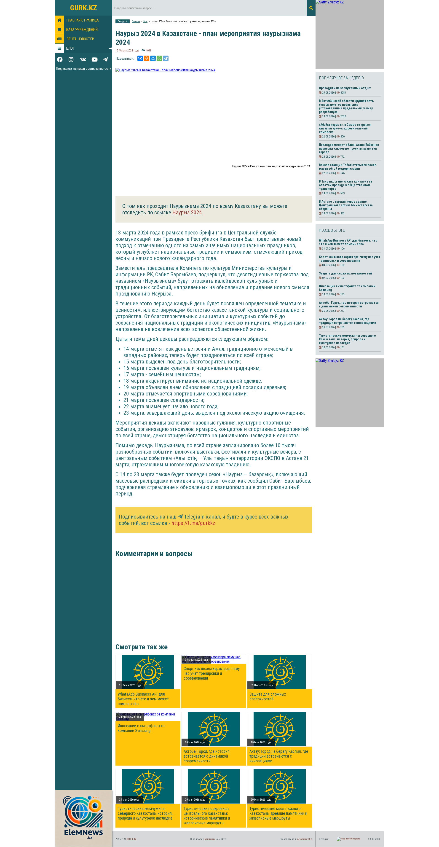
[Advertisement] (210, 604)
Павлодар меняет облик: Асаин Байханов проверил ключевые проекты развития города (349, 148)
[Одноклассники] (146, 58)
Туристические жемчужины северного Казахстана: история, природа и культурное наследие (145, 813)
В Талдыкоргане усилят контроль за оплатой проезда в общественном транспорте (345, 185)
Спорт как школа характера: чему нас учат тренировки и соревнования (212, 673)
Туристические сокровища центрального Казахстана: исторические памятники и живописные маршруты (207, 815)
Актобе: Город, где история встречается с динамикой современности (207, 756)
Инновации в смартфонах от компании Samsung (141, 728)
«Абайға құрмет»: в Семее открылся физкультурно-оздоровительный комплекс (345, 128)
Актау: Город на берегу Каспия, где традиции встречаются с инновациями (278, 756)
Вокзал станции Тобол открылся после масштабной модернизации (347, 166)
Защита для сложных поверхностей (267, 696)
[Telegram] (166, 58)
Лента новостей (80, 39)
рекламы (209, 839)
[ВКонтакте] (140, 58)
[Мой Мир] (153, 58)
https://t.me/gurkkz (193, 523)
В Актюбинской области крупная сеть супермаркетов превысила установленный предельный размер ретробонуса (346, 106)
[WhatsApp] (159, 58)
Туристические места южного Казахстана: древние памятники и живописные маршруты (278, 813)
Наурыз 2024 (187, 212)
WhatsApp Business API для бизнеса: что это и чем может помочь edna (143, 699)
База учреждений (82, 29)
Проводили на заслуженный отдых (345, 88)
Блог (70, 48)
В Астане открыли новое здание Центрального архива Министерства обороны (346, 205)
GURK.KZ (83, 7)
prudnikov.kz (304, 839)
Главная (136, 21)
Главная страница (82, 20)
